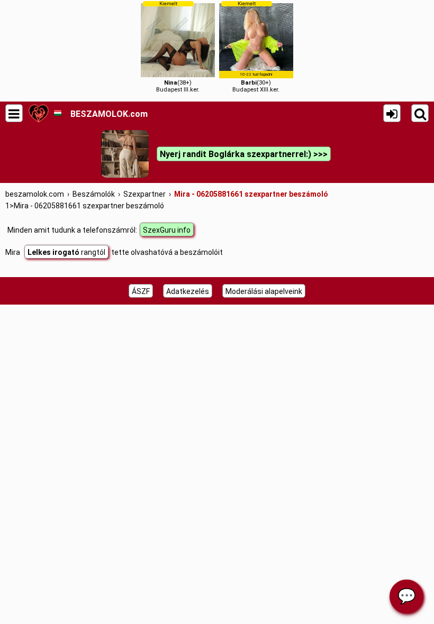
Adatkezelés (187, 291)
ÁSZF (141, 291)
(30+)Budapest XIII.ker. (255, 47)
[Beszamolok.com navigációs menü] (14, 113)
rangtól (66, 252)
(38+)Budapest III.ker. (178, 47)
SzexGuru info (167, 230)
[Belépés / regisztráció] (392, 113)
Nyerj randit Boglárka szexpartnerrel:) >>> (244, 154)
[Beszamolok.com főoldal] (38, 113)
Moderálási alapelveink (263, 291)
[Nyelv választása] (57, 113)
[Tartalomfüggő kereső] (420, 113)
